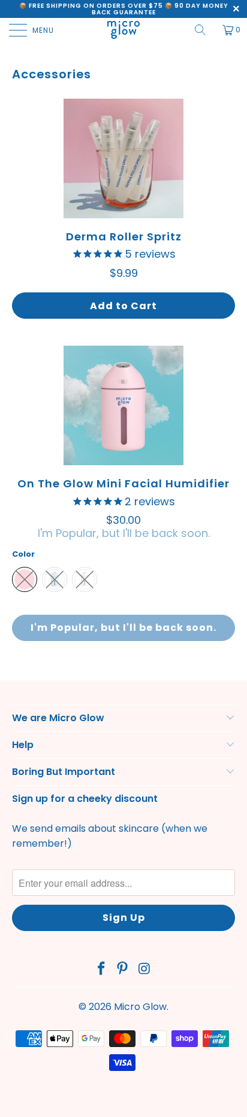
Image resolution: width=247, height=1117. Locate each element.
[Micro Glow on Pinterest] (123, 970)
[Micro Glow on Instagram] (144, 970)
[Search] (204, 30)
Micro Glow (140, 1007)
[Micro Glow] (123, 30)
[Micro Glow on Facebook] (101, 970)
